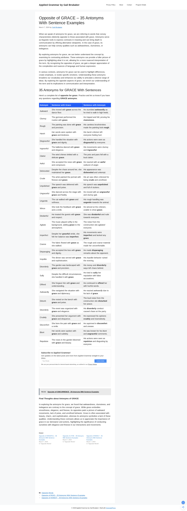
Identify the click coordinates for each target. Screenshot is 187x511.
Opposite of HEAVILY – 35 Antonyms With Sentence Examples (94, 438)
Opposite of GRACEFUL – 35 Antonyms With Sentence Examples (48, 438)
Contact (129, 5)
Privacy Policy (110, 5)
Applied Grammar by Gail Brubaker (59, 4)
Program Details (141, 5)
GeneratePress (111, 508)
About (121, 5)
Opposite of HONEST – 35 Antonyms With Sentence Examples (64, 498)
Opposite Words (47, 493)
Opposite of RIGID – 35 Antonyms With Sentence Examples (63, 495)
